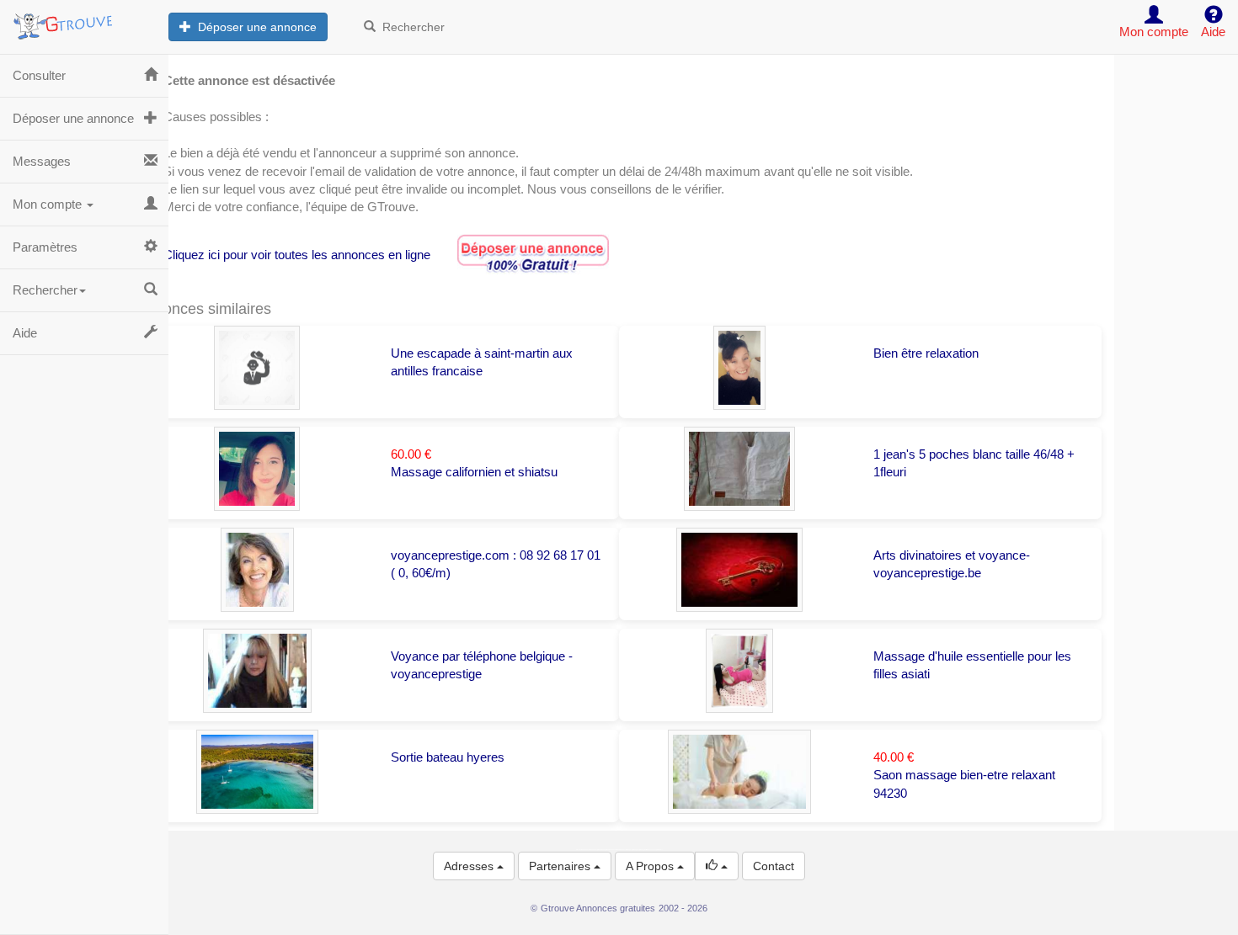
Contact (773, 866)
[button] (717, 866)
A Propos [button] (651, 866)
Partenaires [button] (561, 866)
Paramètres (45, 247)
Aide (25, 333)
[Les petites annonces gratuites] (84, 21)
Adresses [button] (470, 866)
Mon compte (49, 204)
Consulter (39, 75)
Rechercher (410, 27)
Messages (42, 161)
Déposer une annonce (254, 27)
